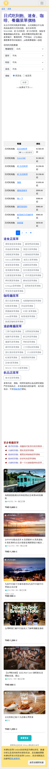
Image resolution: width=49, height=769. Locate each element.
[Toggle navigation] (41, 3)
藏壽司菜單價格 (12, 342)
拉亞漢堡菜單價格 (31, 270)
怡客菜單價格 (11, 306)
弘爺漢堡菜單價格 (13, 275)
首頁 (3, 9)
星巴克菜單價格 (12, 301)
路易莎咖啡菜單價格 (14, 322)
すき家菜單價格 (34, 352)
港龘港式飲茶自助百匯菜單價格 (34, 446)
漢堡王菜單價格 (30, 249)
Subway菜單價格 (12, 260)
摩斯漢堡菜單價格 (13, 244)
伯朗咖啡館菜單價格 (32, 301)
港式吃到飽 (13, 446)
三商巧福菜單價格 (13, 331)
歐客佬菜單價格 (28, 316)
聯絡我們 (18, 389)
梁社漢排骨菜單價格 (14, 352)
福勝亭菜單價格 (12, 337)
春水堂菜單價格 (12, 378)
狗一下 (20, 199)
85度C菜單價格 (30, 311)
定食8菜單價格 (11, 363)
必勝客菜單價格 (30, 265)
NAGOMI (21, 158)
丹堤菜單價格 (27, 306)
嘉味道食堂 (22, 190)
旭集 (19, 182)
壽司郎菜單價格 (12, 347)
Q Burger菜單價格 (13, 286)
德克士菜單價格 (31, 260)
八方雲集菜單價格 (31, 347)
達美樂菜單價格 (12, 270)
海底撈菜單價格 (28, 357)
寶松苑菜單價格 (27, 450)
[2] (26, 232)
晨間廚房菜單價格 (33, 286)
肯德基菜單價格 (12, 249)
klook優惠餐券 (27, 152)
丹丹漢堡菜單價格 (33, 275)
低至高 (28, 76)
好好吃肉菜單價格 (28, 459)
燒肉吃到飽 (13, 454)
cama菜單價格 (11, 316)
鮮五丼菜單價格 (30, 337)
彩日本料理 (22, 149)
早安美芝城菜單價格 (14, 291)
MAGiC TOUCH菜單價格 (16, 368)
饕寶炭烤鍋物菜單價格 (30, 454)
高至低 (18, 76)
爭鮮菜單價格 (29, 342)
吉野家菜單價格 (32, 331)
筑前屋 (20, 223)
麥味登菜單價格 (30, 281)
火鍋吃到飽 (13, 450)
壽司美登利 (22, 207)
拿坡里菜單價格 (12, 265)
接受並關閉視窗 (37, 762)
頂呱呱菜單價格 (12, 254)
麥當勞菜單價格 (32, 244)
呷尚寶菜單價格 (12, 281)
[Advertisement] (24, 114)
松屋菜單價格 (11, 357)
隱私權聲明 (15, 759)
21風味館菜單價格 (31, 254)
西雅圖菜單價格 (12, 311)
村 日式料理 (22, 166)
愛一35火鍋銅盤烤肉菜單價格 (33, 463)
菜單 (9, 9)
